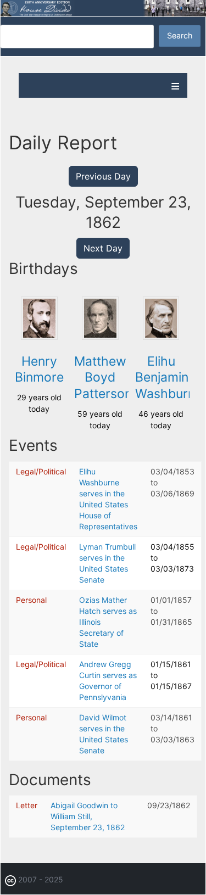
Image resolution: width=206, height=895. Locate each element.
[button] (39, 337)
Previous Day (103, 176)
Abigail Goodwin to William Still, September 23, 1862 (88, 816)
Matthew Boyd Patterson (103, 378)
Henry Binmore (39, 369)
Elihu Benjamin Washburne (168, 378)
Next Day (103, 248)
